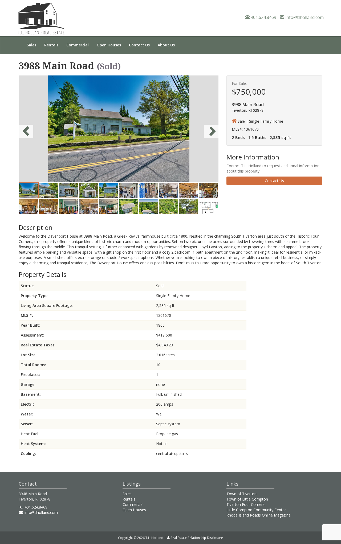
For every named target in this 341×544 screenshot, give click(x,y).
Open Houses (109, 44)
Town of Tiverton (241, 493)
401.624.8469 (263, 17)
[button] (34, 128)
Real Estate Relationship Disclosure (196, 537)
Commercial (77, 44)
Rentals (51, 44)
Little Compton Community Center (256, 509)
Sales (31, 44)
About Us (166, 44)
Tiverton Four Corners (245, 504)
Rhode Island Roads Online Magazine (258, 515)
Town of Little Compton (247, 499)
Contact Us (139, 44)
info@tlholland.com (304, 17)
